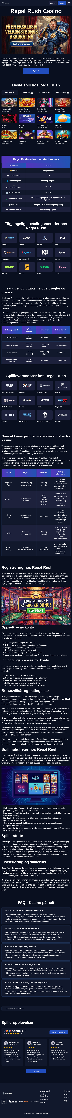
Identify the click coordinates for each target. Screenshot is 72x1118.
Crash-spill (43, 92)
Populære (8, 92)
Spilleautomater (60, 92)
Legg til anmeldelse (58, 1032)
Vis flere (36, 1071)
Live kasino (26, 92)
